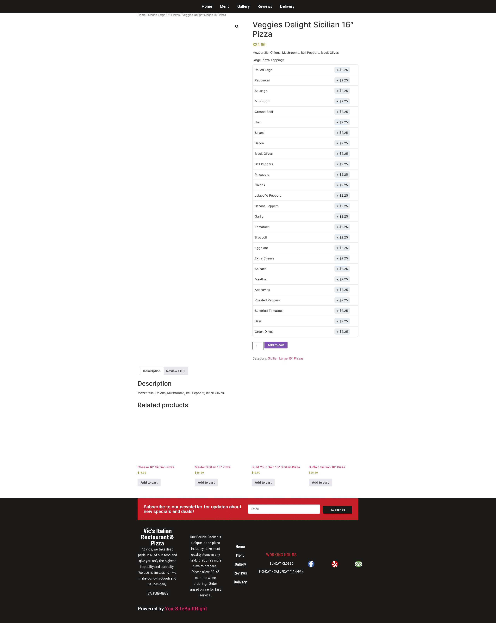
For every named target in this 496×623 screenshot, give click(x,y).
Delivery (287, 6)
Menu (225, 6)
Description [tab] (152, 371)
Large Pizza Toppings (268, 60)
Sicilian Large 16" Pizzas (164, 15)
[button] (236, 26)
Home (207, 6)
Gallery (243, 6)
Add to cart (276, 345)
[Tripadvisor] (358, 564)
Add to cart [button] (149, 482)
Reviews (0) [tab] (175, 371)
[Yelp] (335, 564)
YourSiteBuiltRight (186, 609)
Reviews (264, 6)
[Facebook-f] (311, 564)
